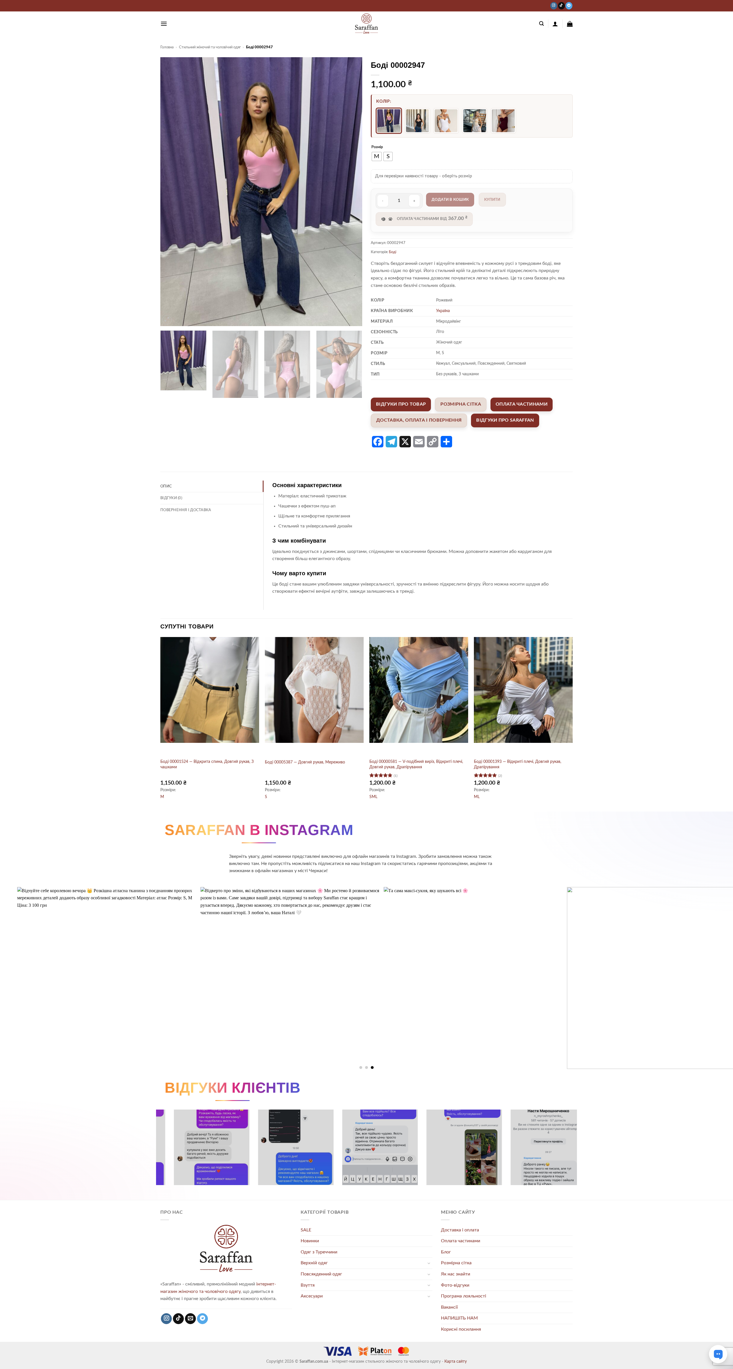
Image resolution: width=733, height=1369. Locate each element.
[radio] (376, 156)
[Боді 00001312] (446, 120)
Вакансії (449, 1307)
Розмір (377, 147)
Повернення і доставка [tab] (185, 510)
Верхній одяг (314, 1263)
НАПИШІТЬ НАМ (459, 1318)
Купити (492, 199)
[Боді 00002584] (503, 120)
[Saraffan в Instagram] (553, 5)
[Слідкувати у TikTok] (561, 5)
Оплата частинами (460, 1241)
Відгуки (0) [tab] (171, 498)
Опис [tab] (166, 486)
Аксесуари (312, 1296)
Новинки (310, 1241)
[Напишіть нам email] (190, 1318)
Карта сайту (455, 1361)
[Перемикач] (428, 1263)
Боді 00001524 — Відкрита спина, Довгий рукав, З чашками (207, 764)
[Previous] (171, 192)
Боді (392, 252)
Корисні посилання (461, 1329)
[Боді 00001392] (474, 120)
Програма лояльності (463, 1296)
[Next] (351, 192)
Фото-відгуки (455, 1285)
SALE (306, 1230)
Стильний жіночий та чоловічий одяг (210, 47)
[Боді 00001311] (417, 120)
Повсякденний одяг (321, 1274)
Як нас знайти (455, 1274)
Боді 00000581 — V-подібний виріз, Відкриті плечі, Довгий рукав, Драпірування (416, 764)
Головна (167, 47)
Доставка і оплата (460, 1230)
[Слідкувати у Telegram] (568, 5)
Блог (446, 1252)
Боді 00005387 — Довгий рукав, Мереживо (305, 762)
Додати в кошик (450, 199)
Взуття (308, 1285)
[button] (163, 24)
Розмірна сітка (456, 1263)
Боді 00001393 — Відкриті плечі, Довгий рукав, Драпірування (517, 764)
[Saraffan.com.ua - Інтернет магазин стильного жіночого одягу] (366, 24)
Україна (443, 311)
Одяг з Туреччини (319, 1252)
